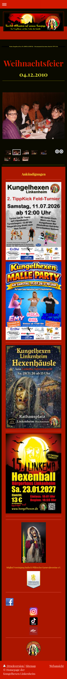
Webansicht (56, 666)
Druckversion (15, 666)
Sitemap (31, 666)
